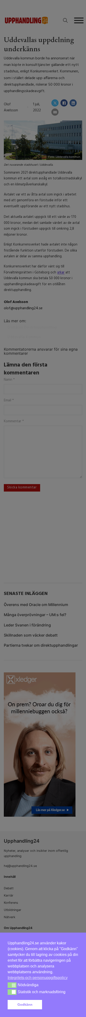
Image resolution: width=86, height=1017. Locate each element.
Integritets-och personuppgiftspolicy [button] (38, 978)
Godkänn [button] (24, 1004)
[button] (61, 1005)
